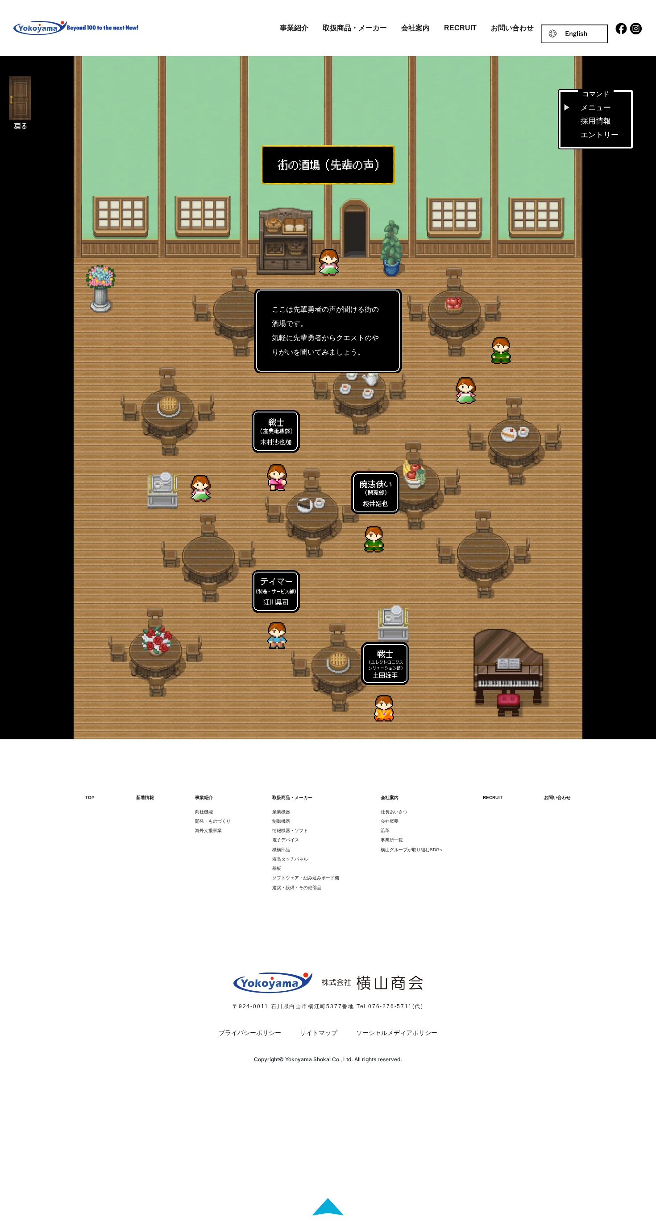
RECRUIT (460, 28)
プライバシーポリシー (250, 1032)
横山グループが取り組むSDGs (411, 849)
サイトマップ (318, 1032)
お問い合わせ (512, 28)
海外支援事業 (208, 830)
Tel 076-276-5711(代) (390, 1006)
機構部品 (281, 849)
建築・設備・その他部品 (296, 887)
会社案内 (415, 28)
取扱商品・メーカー (355, 28)
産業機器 (281, 811)
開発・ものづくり (213, 821)
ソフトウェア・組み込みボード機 (305, 877)
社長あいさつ (394, 811)
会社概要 (390, 821)
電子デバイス (285, 839)
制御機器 (281, 821)
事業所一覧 (392, 839)
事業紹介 (294, 28)
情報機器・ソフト (290, 830)
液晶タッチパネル (290, 859)
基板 (276, 868)
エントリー (600, 135)
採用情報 (596, 121)
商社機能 (204, 811)
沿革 (385, 830)
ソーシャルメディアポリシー (396, 1032)
